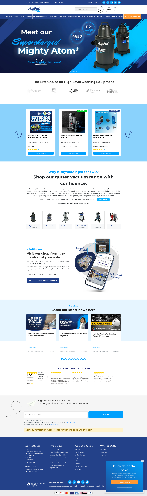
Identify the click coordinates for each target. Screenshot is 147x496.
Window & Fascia (88, 16)
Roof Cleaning (26, 16)
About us (78, 449)
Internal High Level (40, 16)
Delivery (77, 464)
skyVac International (132, 16)
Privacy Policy (54, 424)
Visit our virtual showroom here (43, 280)
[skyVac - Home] (34, 9)
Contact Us (29, 2)
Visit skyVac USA (124, 482)
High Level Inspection (58, 16)
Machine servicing (46, 2)
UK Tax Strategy (80, 455)
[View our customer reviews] (117, 9)
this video (103, 199)
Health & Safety (80, 452)
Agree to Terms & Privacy (34, 420)
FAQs (76, 458)
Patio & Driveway (74, 16)
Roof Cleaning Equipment (59, 452)
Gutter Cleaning (12, 16)
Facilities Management (114, 16)
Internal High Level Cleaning (59, 455)
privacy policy (70, 422)
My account (104, 449)
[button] (70, 71)
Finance (77, 461)
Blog (36, 2)
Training (63, 2)
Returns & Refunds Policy (96, 486)
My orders (103, 455)
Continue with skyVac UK (124, 487)
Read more (32, 347)
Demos (56, 2)
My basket (103, 452)
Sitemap (78, 469)
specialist (100, 16)
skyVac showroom (81, 466)
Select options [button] (41, 153)
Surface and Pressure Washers (60, 463)
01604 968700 (30, 463)
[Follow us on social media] (70, 482)
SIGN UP (106, 414)
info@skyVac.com (31, 466)
